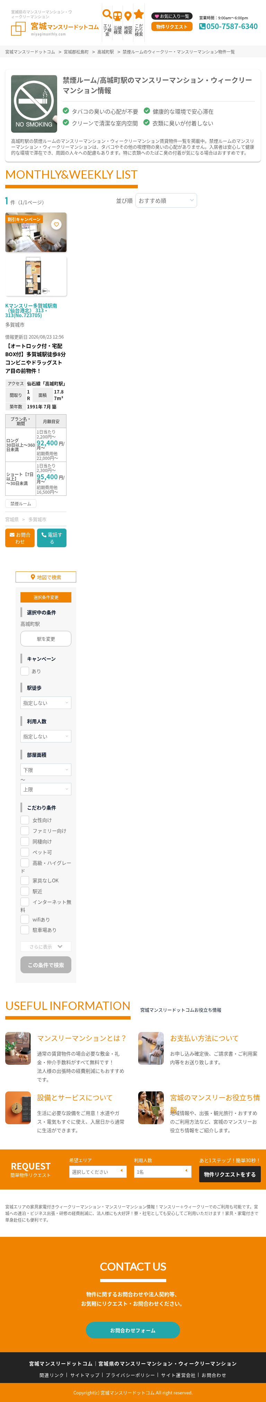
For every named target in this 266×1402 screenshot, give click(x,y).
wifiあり (41, 919)
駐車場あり (45, 929)
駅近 (37, 891)
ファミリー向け (49, 830)
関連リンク (51, 1375)
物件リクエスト (172, 26)
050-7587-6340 (232, 26)
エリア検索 (107, 30)
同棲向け (42, 841)
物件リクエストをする (230, 1174)
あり (36, 670)
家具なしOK (46, 880)
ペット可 (42, 852)
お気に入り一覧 (174, 16)
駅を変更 (46, 638)
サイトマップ (85, 1375)
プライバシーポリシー (130, 1375)
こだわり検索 (139, 30)
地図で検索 (49, 577)
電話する (55, 538)
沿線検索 (118, 30)
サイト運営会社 (178, 1375)
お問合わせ (22, 538)
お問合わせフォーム (133, 1330)
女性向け (42, 819)
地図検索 (128, 30)
